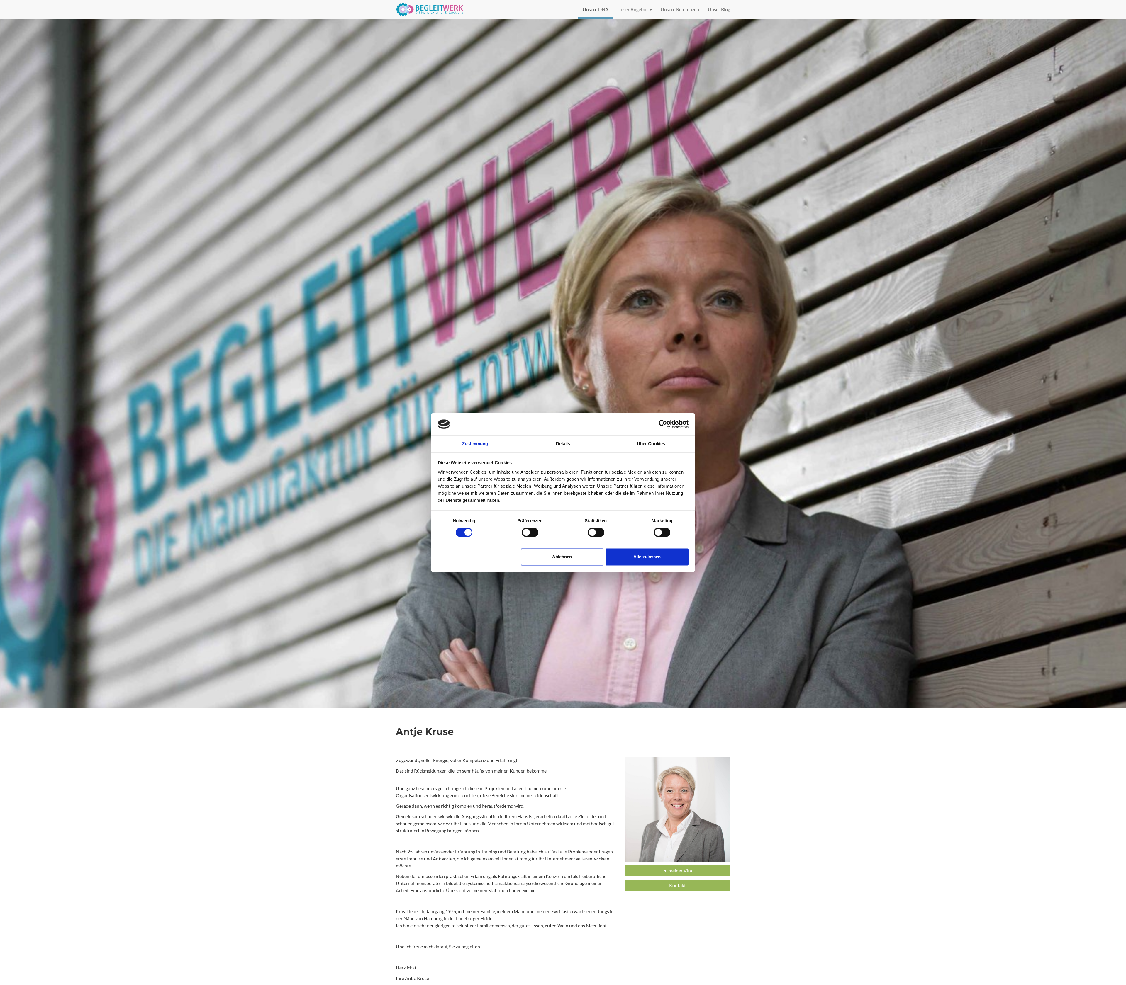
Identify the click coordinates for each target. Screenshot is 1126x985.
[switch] (530, 532)
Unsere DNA (595, 9)
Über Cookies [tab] (651, 443)
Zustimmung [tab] (475, 443)
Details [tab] (563, 443)
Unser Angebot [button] (633, 9)
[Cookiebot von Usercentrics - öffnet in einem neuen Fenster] (663, 424)
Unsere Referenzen (680, 9)
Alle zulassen (647, 556)
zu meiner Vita (677, 870)
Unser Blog (719, 9)
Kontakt (677, 885)
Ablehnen (562, 556)
